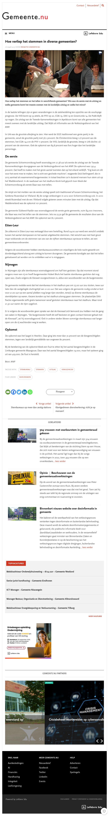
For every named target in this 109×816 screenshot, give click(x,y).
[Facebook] (13, 392)
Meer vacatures (95, 616)
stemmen (40, 369)
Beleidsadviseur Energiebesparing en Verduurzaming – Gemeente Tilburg (41, 608)
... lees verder (59, 461)
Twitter (42, 772)
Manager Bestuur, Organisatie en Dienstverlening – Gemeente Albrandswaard (43, 599)
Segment (9, 682)
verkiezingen (67, 369)
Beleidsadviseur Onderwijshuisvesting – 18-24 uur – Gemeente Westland (40, 572)
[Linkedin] (24, 392)
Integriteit (12, 781)
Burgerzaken (25, 377)
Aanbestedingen (16, 763)
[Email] (7, 392)
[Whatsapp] (30, 392)
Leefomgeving (15, 786)
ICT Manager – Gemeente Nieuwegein (24, 590)
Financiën (12, 772)
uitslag (52, 369)
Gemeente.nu (25, 17)
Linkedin (43, 777)
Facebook (43, 768)
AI (9, 768)
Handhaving (14, 777)
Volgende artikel (63, 404)
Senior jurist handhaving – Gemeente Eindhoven (29, 581)
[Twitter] (18, 392)
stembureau (25, 369)
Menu (12, 34)
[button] (97, 741)
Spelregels (75, 772)
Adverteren (75, 763)
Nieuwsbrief (93, 6)
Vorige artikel (45, 404)
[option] (54, 713)
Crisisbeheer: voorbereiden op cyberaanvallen (39, 719)
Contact (80, 6)
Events (42, 781)
